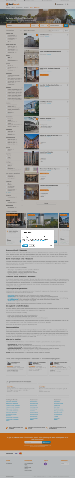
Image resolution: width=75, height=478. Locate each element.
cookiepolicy (44, 240)
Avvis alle (32, 245)
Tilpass (50, 245)
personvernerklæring (37, 240)
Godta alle (25, 245)
